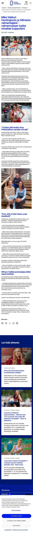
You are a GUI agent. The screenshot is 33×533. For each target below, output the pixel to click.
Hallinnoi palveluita (16, 510)
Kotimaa (24, 7)
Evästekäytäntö (8, 529)
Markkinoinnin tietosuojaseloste (20, 529)
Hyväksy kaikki (16, 516)
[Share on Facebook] (6, 323)
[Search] (31, 3)
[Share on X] (10, 323)
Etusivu (4, 7)
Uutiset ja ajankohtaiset (14, 7)
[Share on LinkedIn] (17, 323)
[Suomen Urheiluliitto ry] (15, 3)
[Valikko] (2, 3)
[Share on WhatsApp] (2, 323)
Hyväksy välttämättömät (16, 521)
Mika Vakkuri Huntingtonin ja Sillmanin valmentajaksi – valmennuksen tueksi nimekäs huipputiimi (16, 10)
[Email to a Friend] (13, 323)
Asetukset (16, 525)
